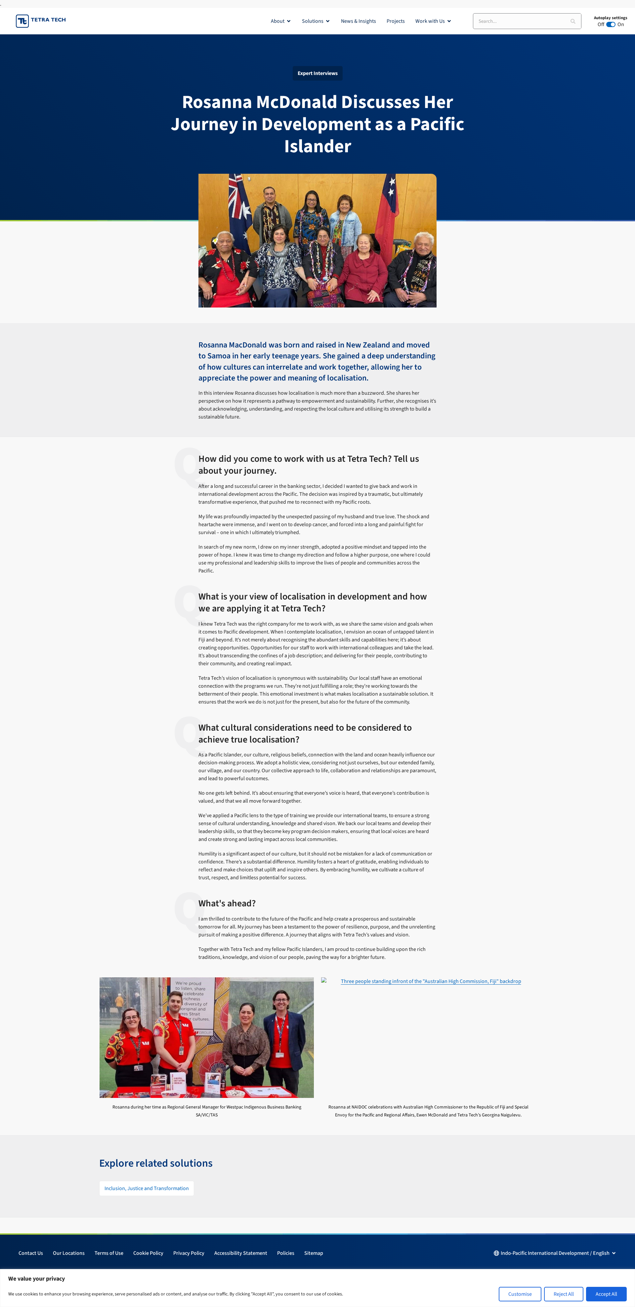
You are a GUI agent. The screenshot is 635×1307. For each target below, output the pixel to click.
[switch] (610, 24)
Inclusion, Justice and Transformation (147, 1188)
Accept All (606, 1294)
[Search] (573, 21)
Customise (520, 1294)
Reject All (564, 1294)
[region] (317, 1288)
